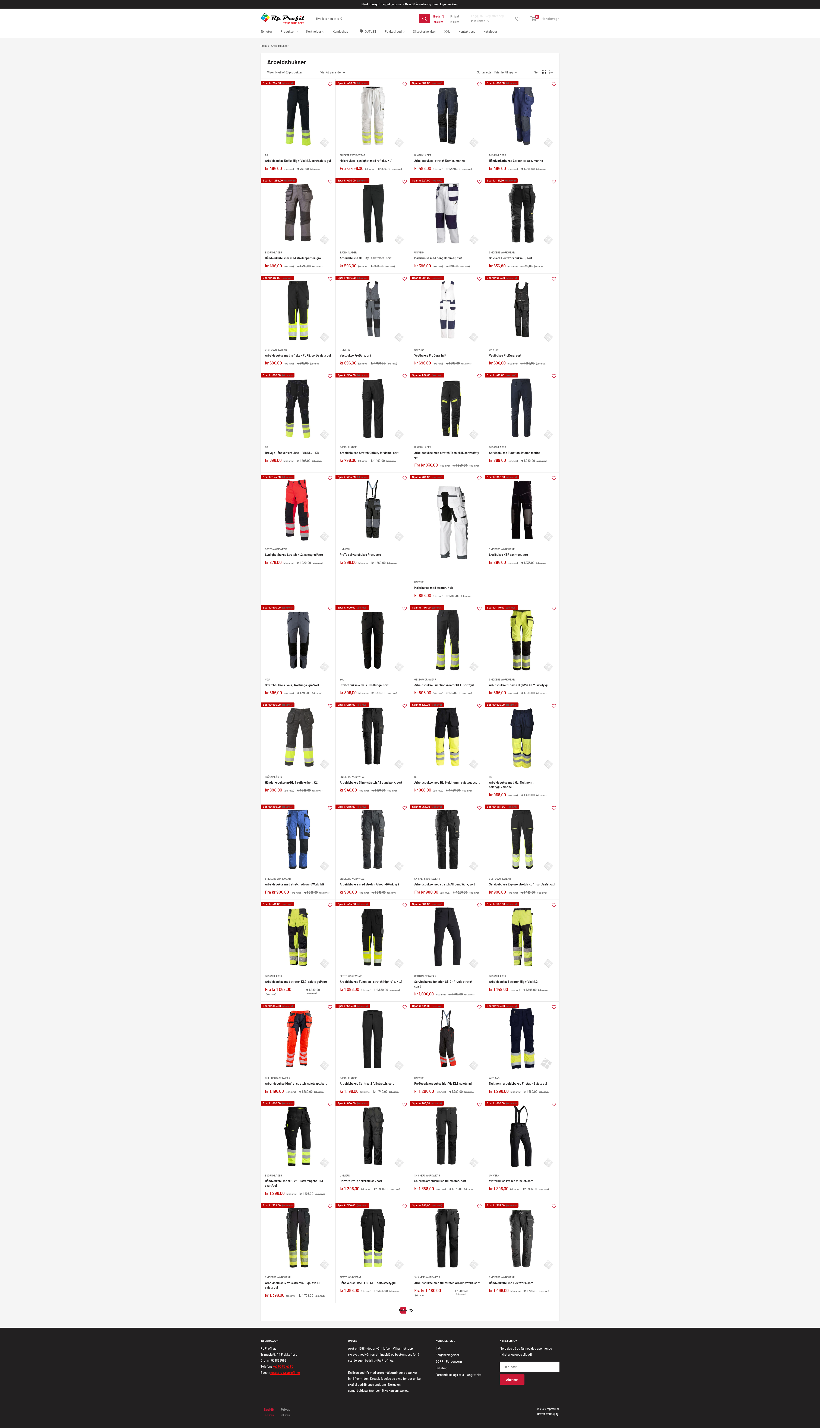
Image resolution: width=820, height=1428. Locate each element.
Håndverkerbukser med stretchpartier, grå (293, 258)
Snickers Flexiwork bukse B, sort (510, 258)
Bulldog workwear (277, 1078)
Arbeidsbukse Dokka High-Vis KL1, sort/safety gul (298, 160)
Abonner (512, 1379)
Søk (438, 1348)
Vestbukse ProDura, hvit (430, 355)
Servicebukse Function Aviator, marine (514, 453)
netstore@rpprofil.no (285, 1372)
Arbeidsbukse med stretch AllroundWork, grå (369, 884)
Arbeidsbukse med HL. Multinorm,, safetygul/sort (447, 782)
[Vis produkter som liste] (551, 72)
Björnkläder (422, 155)
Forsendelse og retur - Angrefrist (459, 1375)
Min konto (478, 21)
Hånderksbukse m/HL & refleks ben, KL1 (292, 782)
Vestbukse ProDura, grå (355, 355)
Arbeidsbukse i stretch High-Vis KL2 (513, 981)
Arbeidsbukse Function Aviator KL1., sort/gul (444, 685)
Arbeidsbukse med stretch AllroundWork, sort (444, 884)
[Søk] (424, 18)
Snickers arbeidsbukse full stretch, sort (440, 1181)
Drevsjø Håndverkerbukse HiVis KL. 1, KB (292, 453)
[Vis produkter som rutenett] (544, 72)
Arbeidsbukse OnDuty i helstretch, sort (365, 258)
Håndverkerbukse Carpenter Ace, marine (516, 160)
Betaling (441, 1368)
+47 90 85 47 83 (283, 1366)
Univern (419, 252)
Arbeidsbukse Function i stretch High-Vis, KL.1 (371, 981)
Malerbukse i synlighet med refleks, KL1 (366, 160)
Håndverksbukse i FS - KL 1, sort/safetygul (367, 1283)
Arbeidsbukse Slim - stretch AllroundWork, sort (371, 782)
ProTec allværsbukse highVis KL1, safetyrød (443, 1083)
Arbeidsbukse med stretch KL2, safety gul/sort (296, 981)
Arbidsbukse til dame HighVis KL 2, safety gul (519, 685)
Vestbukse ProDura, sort (505, 355)
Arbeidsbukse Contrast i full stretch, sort (367, 1083)
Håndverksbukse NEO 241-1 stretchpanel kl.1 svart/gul (294, 1183)
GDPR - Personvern (449, 1361)
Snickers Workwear (352, 155)
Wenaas (494, 1078)
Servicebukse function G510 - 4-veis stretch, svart (443, 984)
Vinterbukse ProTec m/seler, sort (511, 1181)
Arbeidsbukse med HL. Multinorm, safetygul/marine (511, 785)
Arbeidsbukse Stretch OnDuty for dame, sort (369, 453)
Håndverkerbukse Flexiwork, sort (511, 1283)
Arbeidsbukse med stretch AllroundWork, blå (294, 884)
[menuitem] (267, 31)
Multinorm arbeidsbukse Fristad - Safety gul (518, 1083)
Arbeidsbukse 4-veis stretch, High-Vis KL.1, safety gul (294, 1285)
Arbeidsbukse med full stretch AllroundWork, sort (447, 1283)
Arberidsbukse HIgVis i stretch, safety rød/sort (296, 1083)
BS (266, 155)
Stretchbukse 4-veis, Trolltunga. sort (364, 685)
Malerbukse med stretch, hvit (433, 588)
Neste (403, 1310)
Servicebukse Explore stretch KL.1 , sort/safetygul (522, 884)
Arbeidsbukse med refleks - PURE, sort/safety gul (298, 355)
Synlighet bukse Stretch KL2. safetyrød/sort (294, 554)
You (267, 679)
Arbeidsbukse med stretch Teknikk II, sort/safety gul (446, 455)
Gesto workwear (276, 349)
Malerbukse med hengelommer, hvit (438, 258)
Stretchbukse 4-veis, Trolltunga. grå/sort (292, 685)
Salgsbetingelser (447, 1355)
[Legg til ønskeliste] (330, 84)
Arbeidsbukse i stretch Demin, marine (439, 160)
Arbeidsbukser (279, 45)
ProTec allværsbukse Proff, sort (360, 554)
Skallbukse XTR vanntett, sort (508, 554)
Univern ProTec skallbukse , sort (361, 1181)
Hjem (264, 45)
